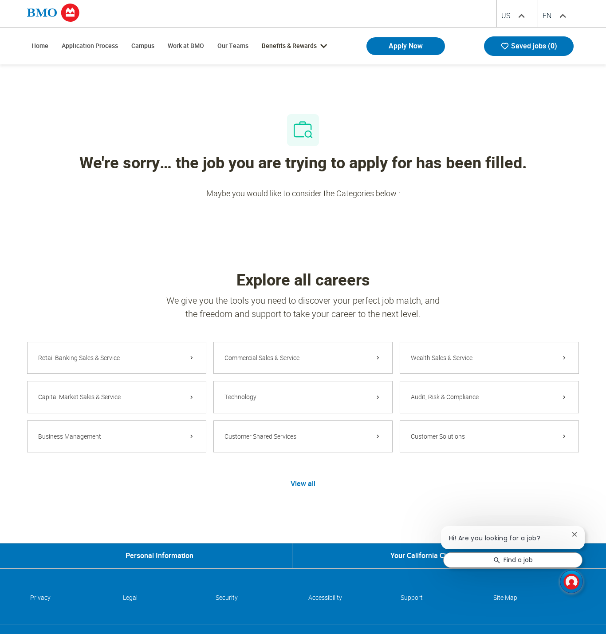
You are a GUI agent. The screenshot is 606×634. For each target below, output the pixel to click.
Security (227, 597)
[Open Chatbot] (571, 581)
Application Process (90, 45)
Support (412, 597)
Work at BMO (186, 45)
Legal (130, 597)
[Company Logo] (53, 12)
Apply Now (406, 46)
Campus (142, 45)
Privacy (40, 597)
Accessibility (325, 597)
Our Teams (232, 45)
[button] (303, 483)
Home (39, 45)
